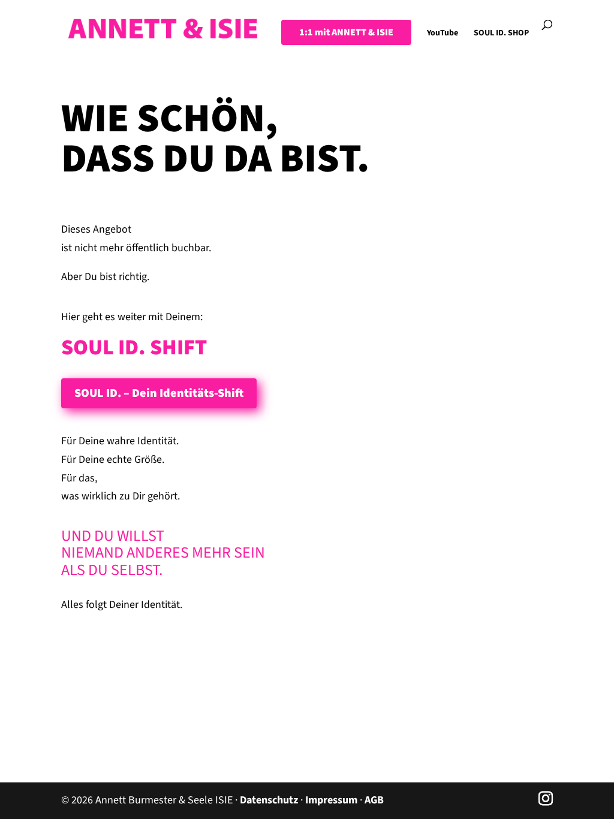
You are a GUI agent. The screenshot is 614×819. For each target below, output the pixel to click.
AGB (374, 800)
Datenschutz (269, 800)
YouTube (442, 34)
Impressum (331, 800)
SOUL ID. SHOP (501, 34)
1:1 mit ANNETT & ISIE (346, 32)
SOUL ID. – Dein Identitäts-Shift (158, 393)
